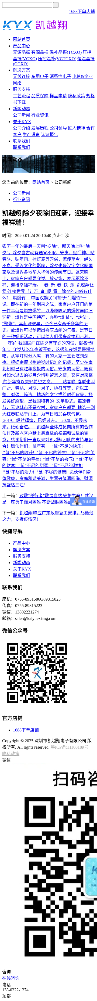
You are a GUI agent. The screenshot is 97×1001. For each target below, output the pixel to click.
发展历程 (39, 128)
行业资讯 (39, 115)
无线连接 (21, 76)
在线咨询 (10, 978)
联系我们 (21, 141)
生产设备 (31, 134)
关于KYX (22, 121)
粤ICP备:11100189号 (69, 747)
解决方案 (21, 70)
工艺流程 (21, 96)
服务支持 (21, 89)
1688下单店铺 (82, 11)
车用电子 (39, 76)
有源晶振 (39, 52)
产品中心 (21, 46)
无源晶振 (21, 52)
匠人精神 (76, 128)
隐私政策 (76, 96)
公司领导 (58, 128)
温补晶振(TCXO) (66, 52)
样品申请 (58, 96)
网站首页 (21, 39)
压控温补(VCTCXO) (57, 58)
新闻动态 (21, 108)
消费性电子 (60, 76)
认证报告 (49, 134)
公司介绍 (21, 128)
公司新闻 (21, 115)
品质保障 (39, 96)
